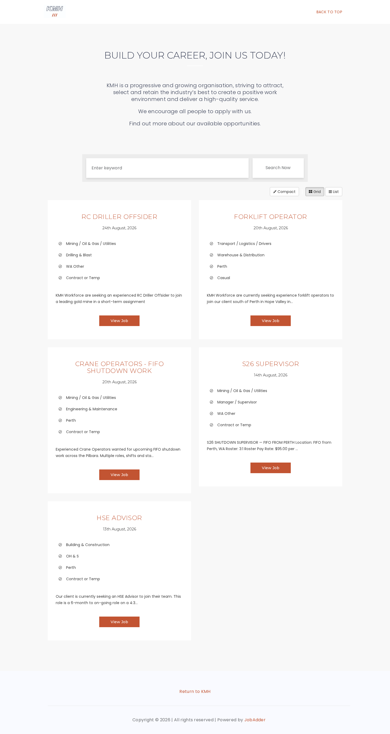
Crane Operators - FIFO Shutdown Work (119, 367)
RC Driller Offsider (119, 217)
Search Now (278, 168)
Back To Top (329, 12)
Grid (316, 191)
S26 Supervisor (270, 364)
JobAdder (255, 720)
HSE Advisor (119, 518)
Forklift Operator (270, 217)
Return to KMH (194, 691)
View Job (119, 320)
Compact (286, 191)
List (335, 191)
